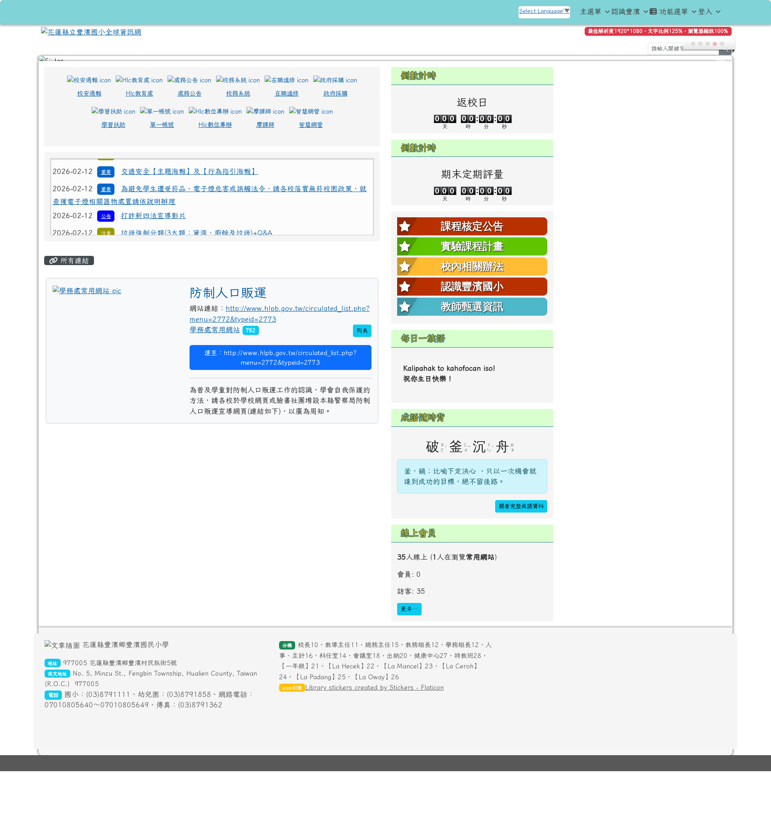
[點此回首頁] (385, 61)
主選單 (591, 11)
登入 (705, 11)
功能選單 (673, 11)
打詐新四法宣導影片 (153, 202)
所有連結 (73, 265)
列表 (362, 336)
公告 (106, 203)
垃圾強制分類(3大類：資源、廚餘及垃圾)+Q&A (196, 219)
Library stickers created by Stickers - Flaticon (374, 692)
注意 (106, 220)
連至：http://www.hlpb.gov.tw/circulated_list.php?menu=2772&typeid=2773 (280, 363)
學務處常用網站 (215, 334)
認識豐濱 (625, 11)
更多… (409, 614)
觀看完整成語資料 (521, 511)
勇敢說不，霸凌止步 (153, 236)
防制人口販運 (228, 297)
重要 (106, 176)
